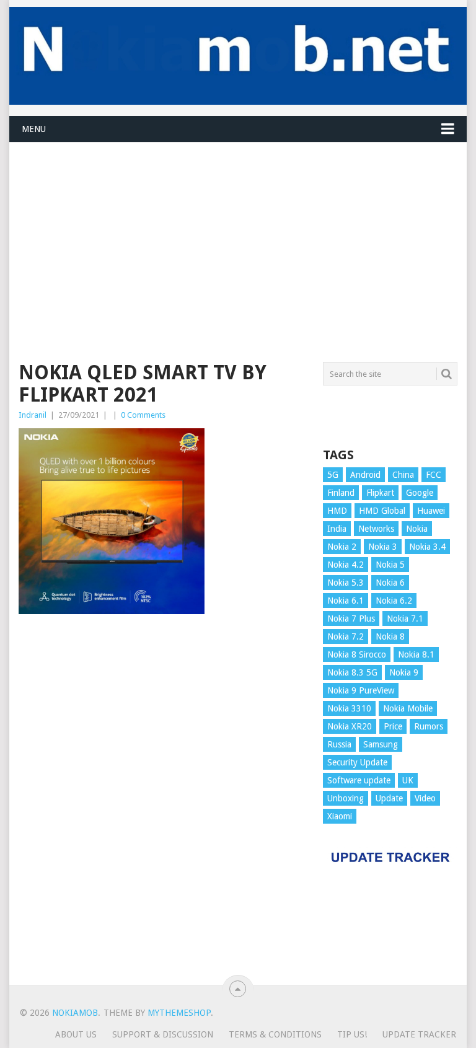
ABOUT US (76, 1034)
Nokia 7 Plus (351, 618)
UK (407, 780)
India (336, 529)
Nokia (417, 529)
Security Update (357, 762)
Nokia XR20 (349, 726)
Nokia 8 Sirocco (356, 654)
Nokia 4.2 (345, 565)
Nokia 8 (390, 636)
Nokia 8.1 (416, 654)
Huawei (431, 511)
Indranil (32, 415)
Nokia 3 (382, 547)
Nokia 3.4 (427, 547)
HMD (337, 511)
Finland (341, 493)
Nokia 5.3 (345, 583)
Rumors (428, 726)
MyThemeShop (179, 1013)
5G (332, 475)
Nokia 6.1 (345, 600)
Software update (358, 780)
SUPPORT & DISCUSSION (162, 1034)
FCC (433, 475)
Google (419, 493)
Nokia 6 (390, 583)
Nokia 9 (403, 672)
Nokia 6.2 (394, 600)
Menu (34, 129)
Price (393, 726)
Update (389, 798)
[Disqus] (164, 806)
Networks (376, 529)
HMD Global (382, 511)
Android (365, 475)
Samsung (380, 744)
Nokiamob (75, 1013)
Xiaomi (339, 816)
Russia (339, 744)
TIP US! (352, 1034)
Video (425, 798)
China (403, 475)
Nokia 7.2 (345, 636)
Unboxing (345, 798)
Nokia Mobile (408, 708)
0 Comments (143, 415)
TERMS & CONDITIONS (275, 1034)
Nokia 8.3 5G (352, 672)
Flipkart (380, 493)
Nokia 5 (390, 565)
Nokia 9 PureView (360, 690)
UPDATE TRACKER (419, 1034)
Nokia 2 (341, 547)
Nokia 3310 (349, 708)
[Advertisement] (237, 229)
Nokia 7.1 (405, 618)
